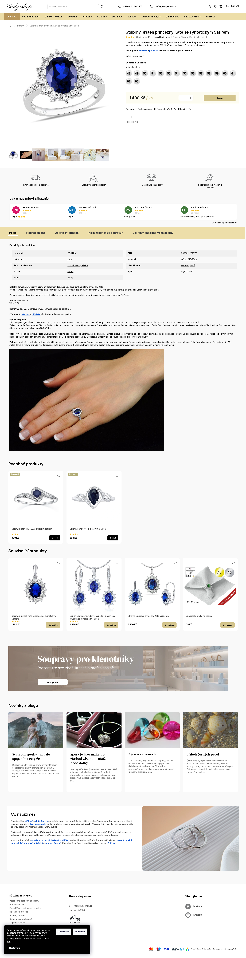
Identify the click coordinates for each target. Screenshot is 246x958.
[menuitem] (12, 16)
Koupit (219, 98)
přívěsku (153, 50)
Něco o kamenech (142, 754)
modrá (70, 271)
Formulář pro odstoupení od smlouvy (26, 908)
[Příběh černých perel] (210, 729)
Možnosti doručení (163, 109)
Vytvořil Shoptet (197, 949)
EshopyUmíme (218, 949)
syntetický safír (188, 265)
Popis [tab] (13, 232)
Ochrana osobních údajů (20, 919)
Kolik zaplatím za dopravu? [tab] (105, 232)
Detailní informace (134, 56)
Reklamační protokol (18, 911)
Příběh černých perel (203, 754)
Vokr (235, 949)
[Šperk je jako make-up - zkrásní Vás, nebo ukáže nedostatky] (94, 729)
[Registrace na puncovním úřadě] (75, 918)
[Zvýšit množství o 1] (190, 98)
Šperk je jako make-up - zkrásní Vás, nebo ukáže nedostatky (88, 758)
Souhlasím (80, 931)
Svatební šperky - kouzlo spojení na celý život (31, 756)
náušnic (143, 50)
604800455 (79, 910)
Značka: (180, 37)
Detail (55, 538)
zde (8, 941)
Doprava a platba (17, 922)
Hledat (102, 6)
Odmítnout (63, 931)
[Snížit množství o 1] (181, 98)
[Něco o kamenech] (152, 729)
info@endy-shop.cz (83, 905)
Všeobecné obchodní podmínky (24, 900)
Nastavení (14, 948)
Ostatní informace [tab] (67, 232)
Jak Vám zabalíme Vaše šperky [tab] (153, 232)
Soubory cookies (17, 915)
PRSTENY (72, 253)
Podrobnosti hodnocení (159, 37)
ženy (70, 259)
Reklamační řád (16, 904)
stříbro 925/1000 (189, 259)
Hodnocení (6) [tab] (35, 232)
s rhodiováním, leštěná (78, 265)
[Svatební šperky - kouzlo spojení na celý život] (35, 729)
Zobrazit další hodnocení (223, 222)
